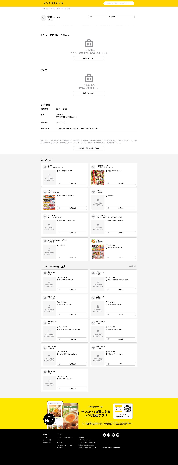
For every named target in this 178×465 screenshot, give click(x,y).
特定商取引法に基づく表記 (86, 445)
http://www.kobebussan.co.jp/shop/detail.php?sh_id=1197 (77, 128)
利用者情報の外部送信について (87, 448)
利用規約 (81, 437)
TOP (44, 8)
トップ (45, 437)
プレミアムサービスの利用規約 (87, 442)
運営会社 (59, 442)
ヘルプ (59, 440)
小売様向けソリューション (64, 445)
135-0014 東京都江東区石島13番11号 (66, 116)
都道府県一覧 (47, 442)
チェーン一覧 (51, 8)
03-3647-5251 (61, 123)
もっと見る (132, 266)
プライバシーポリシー (85, 440)
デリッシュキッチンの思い (64, 437)
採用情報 (59, 448)
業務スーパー (60, 8)
